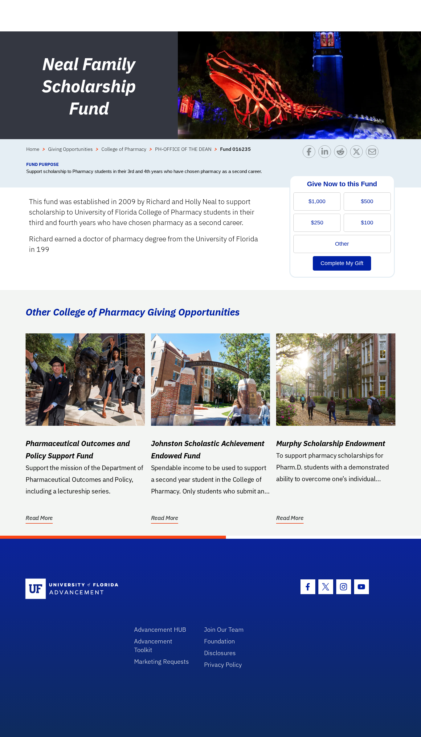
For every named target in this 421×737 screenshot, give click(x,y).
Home (32, 149)
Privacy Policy (223, 664)
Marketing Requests (161, 661)
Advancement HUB (160, 629)
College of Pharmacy (123, 149)
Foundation (219, 641)
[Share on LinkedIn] (326, 153)
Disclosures (220, 653)
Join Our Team (224, 629)
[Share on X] (358, 153)
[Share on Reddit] (342, 153)
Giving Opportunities (70, 149)
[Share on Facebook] (310, 153)
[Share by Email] (374, 153)
